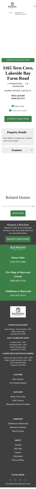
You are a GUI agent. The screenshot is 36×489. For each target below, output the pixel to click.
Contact (18, 445)
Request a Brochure (18, 239)
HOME (10, 12)
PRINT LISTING (19, 106)
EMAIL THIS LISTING (19, 111)
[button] (18, 132)
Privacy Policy (18, 460)
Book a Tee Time (18, 397)
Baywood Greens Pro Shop (18, 404)
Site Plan (18, 449)
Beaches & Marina (18, 427)
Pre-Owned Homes (18, 383)
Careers (18, 453)
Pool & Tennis (18, 431)
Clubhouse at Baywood (18, 424)
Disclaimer (18, 456)
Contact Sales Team (18, 119)
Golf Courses (18, 401)
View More (18, 213)
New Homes (18, 379)
